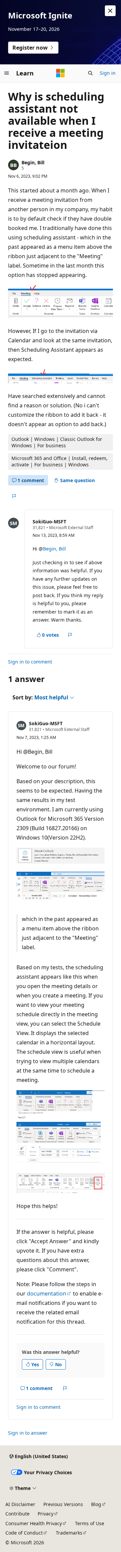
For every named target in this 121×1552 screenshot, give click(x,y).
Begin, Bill (33, 162)
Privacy (45, 1513)
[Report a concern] (14, 496)
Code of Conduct (24, 1533)
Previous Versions (63, 1504)
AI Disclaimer (20, 1504)
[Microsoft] (60, 73)
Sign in (108, 73)
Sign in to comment (30, 661)
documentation (46, 1293)
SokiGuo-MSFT (49, 521)
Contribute (17, 1513)
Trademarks (69, 1533)
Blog (96, 1504)
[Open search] (90, 73)
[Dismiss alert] (110, 10)
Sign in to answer (27, 1433)
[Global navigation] (6, 73)
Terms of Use (89, 1523)
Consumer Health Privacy (33, 1523)
